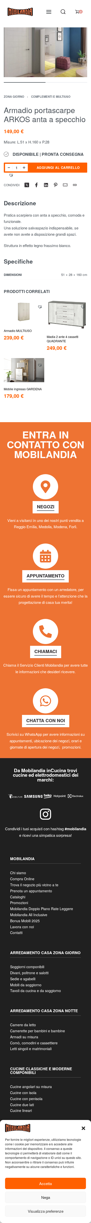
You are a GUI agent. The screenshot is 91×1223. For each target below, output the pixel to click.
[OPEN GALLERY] (45, 52)
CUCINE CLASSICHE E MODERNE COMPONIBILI (41, 1070)
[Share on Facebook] (36, 185)
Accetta (45, 1183)
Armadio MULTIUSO (18, 330)
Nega (45, 1197)
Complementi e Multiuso (51, 96)
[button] (83, 1128)
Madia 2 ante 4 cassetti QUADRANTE (62, 338)
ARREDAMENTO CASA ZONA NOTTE (44, 1011)
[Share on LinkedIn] (46, 185)
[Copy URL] (75, 185)
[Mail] (65, 185)
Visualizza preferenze (45, 1211)
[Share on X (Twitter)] (27, 185)
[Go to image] (25, 82)
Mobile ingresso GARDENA (23, 389)
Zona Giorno (14, 96)
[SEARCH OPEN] (63, 11)
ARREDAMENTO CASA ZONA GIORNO (45, 953)
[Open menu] (49, 12)
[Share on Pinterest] (55, 185)
